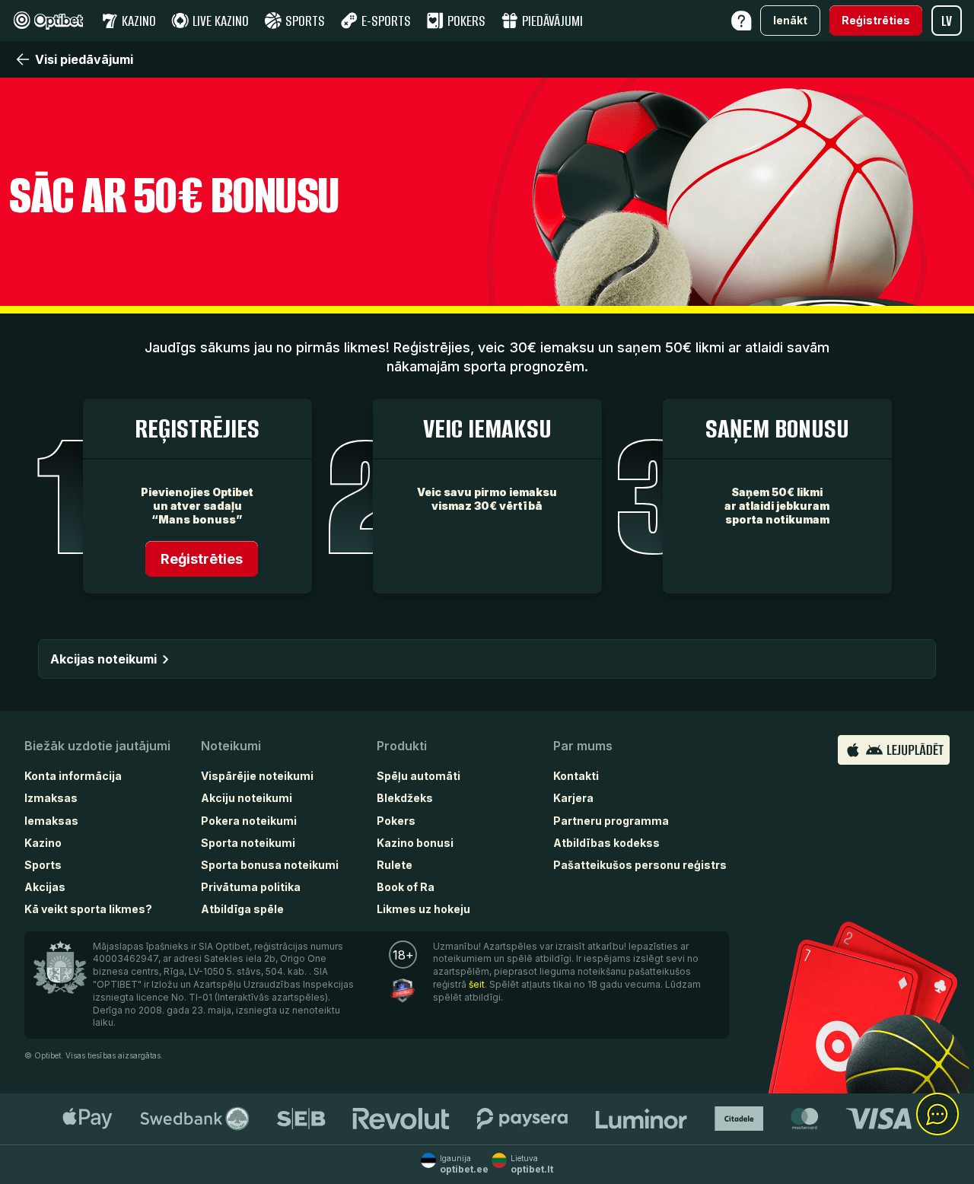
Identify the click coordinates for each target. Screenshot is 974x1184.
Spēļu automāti (418, 775)
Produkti (402, 745)
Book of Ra (405, 886)
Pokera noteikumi (249, 820)
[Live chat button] (937, 1115)
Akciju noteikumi (246, 797)
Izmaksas (51, 797)
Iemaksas (51, 820)
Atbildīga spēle (242, 908)
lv (946, 21)
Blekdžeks (405, 797)
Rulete (394, 864)
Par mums (583, 745)
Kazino (43, 842)
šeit (477, 984)
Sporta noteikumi (248, 842)
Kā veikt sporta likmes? (88, 908)
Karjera (573, 797)
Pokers (396, 820)
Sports (43, 864)
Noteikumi (231, 745)
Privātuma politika (251, 886)
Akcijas (44, 886)
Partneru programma (611, 820)
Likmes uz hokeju (423, 908)
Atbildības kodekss (606, 842)
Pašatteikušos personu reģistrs (640, 864)
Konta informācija (73, 775)
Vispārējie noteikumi (257, 775)
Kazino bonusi (415, 842)
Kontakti (576, 775)
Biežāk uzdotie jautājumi (97, 745)
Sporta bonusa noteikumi (270, 864)
